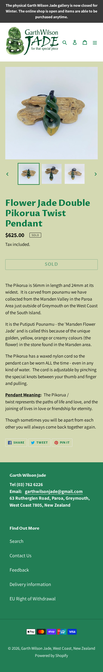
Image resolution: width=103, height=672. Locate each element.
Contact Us (20, 555)
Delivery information (30, 584)
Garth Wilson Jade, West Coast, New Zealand (58, 648)
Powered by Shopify (51, 655)
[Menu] (95, 42)
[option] (28, 174)
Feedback (19, 570)
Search (16, 541)
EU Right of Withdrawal (33, 599)
